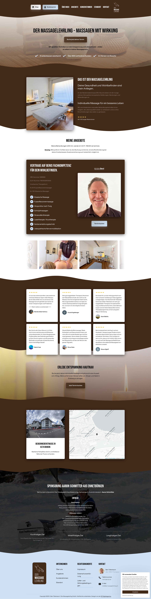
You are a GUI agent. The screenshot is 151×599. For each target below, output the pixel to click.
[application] (97, 434)
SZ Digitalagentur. (106, 596)
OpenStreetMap (112, 458)
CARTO (122, 458)
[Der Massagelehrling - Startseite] (116, 7)
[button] (97, 434)
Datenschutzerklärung (127, 595)
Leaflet (106, 458)
